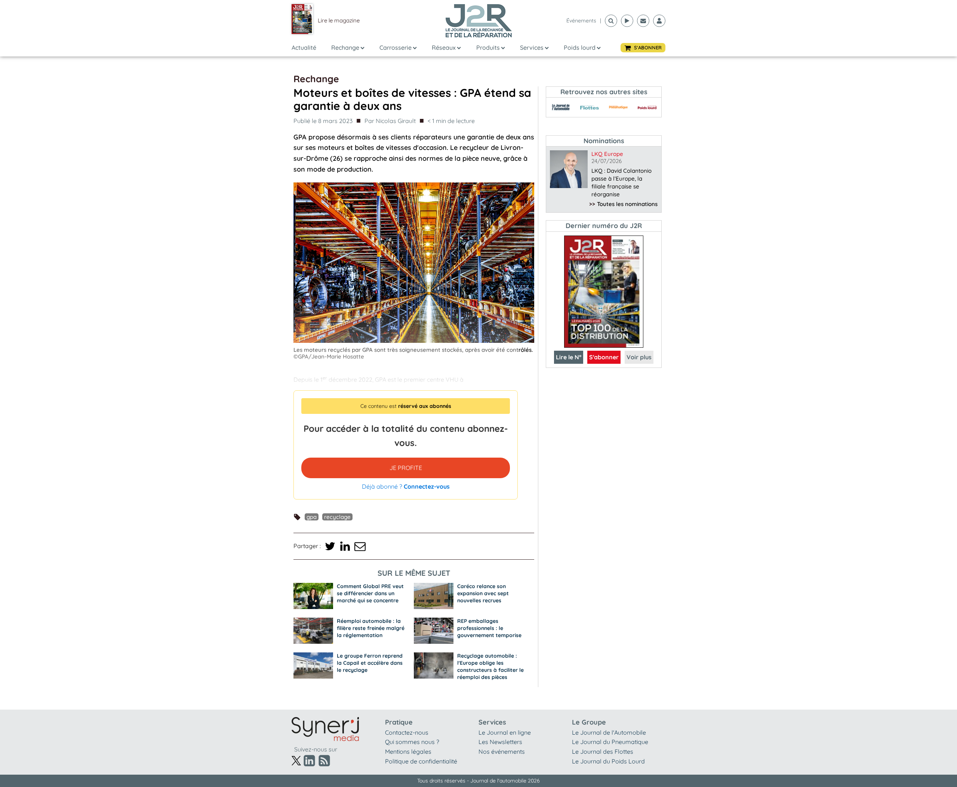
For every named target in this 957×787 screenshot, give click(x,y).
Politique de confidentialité (421, 761)
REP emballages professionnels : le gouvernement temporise (489, 628)
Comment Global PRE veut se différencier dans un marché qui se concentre (370, 593)
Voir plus (639, 357)
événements (581, 20)
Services (532, 47)
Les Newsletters (500, 742)
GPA (312, 516)
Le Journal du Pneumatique (610, 742)
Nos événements (501, 751)
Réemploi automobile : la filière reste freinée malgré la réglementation (370, 628)
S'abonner (604, 357)
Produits (488, 47)
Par (390, 120)
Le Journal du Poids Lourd (608, 761)
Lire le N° (568, 357)
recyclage (337, 516)
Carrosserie (395, 47)
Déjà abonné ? (406, 486)
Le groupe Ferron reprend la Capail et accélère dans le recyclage (370, 662)
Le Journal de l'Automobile (609, 732)
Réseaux (444, 47)
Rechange (345, 47)
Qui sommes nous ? (412, 742)
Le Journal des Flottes (602, 751)
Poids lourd (580, 47)
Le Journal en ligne (504, 732)
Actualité (304, 47)
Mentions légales (408, 751)
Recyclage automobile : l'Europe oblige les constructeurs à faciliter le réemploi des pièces (490, 666)
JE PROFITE (406, 467)
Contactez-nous (406, 732)
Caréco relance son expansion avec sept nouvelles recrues (483, 593)
